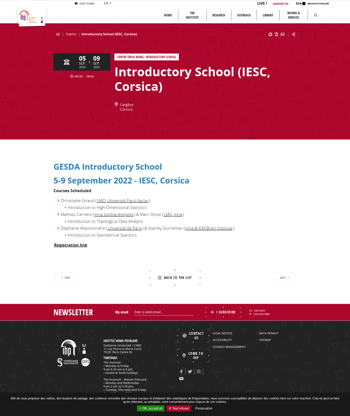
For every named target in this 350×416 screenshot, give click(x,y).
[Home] (58, 34)
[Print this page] (270, 34)
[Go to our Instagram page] (199, 372)
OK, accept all (152, 408)
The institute (192, 15)
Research (218, 15)
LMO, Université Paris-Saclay (123, 200)
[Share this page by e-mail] (283, 34)
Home (168, 15)
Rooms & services (293, 15)
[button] (316, 15)
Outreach (244, 15)
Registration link (70, 245)
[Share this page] (293, 34)
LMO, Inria (173, 214)
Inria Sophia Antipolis (113, 214)
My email (121, 312)
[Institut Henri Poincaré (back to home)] (31, 17)
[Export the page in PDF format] (276, 34)
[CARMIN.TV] (281, 3)
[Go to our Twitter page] (190, 372)
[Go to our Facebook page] (181, 372)
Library (268, 15)
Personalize (203, 408)
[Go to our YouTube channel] (181, 379)
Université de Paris (125, 228)
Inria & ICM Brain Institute (209, 228)
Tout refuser (180, 408)
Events (71, 34)
